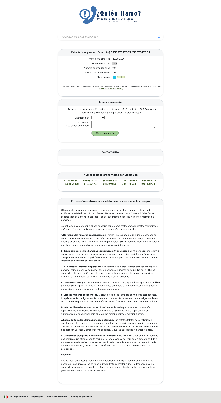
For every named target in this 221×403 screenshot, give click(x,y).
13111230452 (129, 180)
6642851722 (149, 180)
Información (37, 396)
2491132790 (148, 184)
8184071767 (91, 184)
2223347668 (70, 180)
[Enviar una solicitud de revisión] (111, 89)
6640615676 (110, 180)
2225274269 (109, 184)
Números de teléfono (57, 396)
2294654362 (72, 184)
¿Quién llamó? (21, 396)
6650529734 (90, 180)
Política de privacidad (81, 396)
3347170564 (129, 184)
